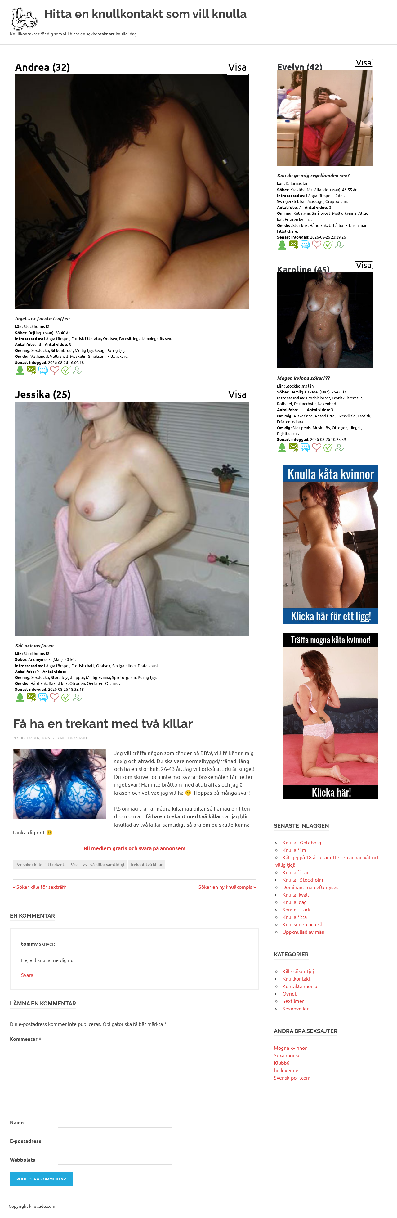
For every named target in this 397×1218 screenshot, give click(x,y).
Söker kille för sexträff (41, 886)
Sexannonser (288, 1055)
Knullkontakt (72, 737)
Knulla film (294, 850)
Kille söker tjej (298, 971)
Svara (27, 975)
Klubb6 (281, 1062)
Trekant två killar (146, 864)
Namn (17, 1122)
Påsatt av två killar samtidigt (97, 864)
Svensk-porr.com (292, 1077)
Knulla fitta (295, 917)
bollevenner (287, 1070)
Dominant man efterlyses (310, 887)
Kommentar (25, 1039)
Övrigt (290, 993)
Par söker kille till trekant (40, 864)
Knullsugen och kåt (303, 924)
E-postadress (25, 1141)
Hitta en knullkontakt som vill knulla (145, 14)
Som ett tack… (299, 909)
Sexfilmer (293, 1001)
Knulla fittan (296, 872)
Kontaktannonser (301, 986)
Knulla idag (295, 902)
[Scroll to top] (386, 1207)
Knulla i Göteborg (302, 842)
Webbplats (22, 1159)
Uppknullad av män (303, 931)
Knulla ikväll (296, 894)
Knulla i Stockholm (303, 879)
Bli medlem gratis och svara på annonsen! (134, 848)
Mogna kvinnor (290, 1048)
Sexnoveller (296, 1008)
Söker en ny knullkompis (225, 886)
